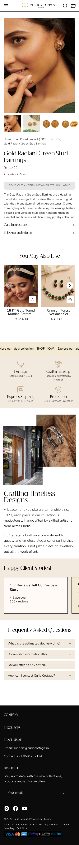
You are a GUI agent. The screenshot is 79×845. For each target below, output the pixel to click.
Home (7, 139)
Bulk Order (22, 828)
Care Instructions (16, 224)
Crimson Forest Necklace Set (58, 312)
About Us (9, 824)
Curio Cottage (21, 819)
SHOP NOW (54, 348)
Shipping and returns (18, 232)
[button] (64, 5)
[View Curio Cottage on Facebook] (15, 808)
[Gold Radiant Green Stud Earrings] (12, 123)
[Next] (70, 285)
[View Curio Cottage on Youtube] (24, 808)
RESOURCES (12, 727)
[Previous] (9, 285)
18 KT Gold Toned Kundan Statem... (21, 312)
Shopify (47, 819)
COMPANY (11, 715)
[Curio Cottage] (39, 5)
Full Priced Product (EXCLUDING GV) (38, 139)
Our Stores (22, 824)
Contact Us (36, 824)
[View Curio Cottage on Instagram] (7, 808)
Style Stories (51, 824)
